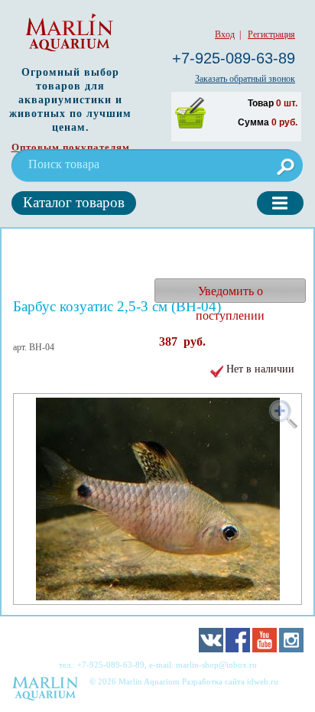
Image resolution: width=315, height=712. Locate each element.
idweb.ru (262, 681)
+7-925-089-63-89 (233, 58)
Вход (225, 34)
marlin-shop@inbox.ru (216, 664)
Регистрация (271, 34)
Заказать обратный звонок (245, 78)
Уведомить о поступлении (230, 293)
